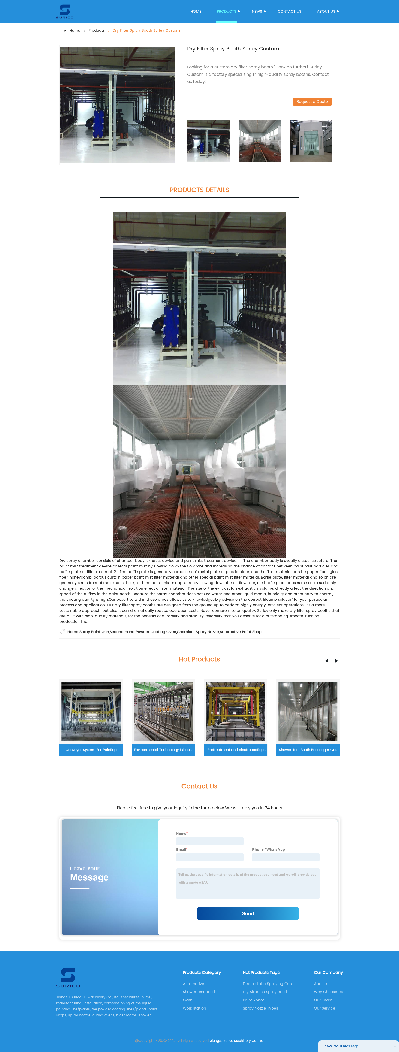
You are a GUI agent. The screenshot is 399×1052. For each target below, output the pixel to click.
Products (226, 12)
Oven (188, 1000)
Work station (194, 1008)
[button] (326, 661)
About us (326, 12)
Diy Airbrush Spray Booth (265, 992)
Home (195, 12)
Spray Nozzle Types (260, 1008)
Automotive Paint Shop (241, 632)
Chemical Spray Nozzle (198, 632)
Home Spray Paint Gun (88, 632)
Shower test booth (199, 992)
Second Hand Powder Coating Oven (143, 632)
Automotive (193, 984)
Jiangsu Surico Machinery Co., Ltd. (237, 1040)
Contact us (289, 12)
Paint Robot (253, 1000)
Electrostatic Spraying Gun (267, 984)
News (257, 12)
